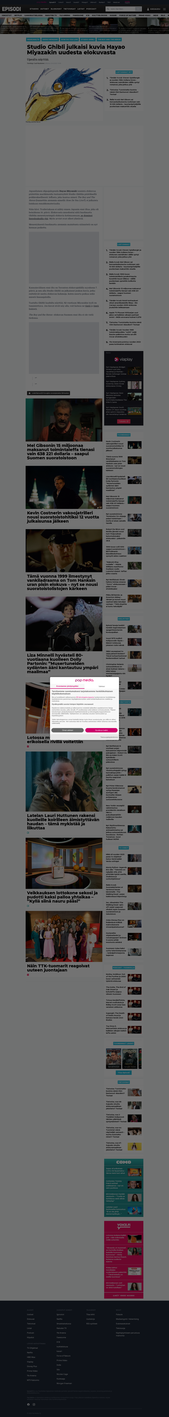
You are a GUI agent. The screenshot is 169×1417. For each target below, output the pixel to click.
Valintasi (102, 686)
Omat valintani (67, 730)
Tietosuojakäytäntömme (109, 737)
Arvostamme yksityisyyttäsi (67, 686)
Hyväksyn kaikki (101, 730)
